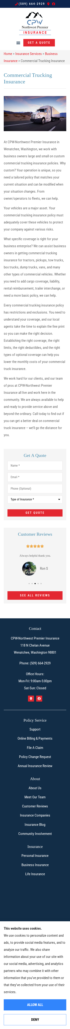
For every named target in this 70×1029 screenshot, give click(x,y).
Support (35, 729)
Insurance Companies (35, 815)
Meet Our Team (35, 797)
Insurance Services (28, 54)
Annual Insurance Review (35, 766)
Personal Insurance (35, 855)
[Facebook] (53, 3)
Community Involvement (35, 834)
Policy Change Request (35, 757)
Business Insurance (35, 865)
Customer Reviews (35, 806)
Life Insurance (35, 874)
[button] (18, 43)
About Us (35, 788)
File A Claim (35, 748)
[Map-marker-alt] (48, 3)
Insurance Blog (35, 824)
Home (8, 54)
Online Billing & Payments (35, 738)
